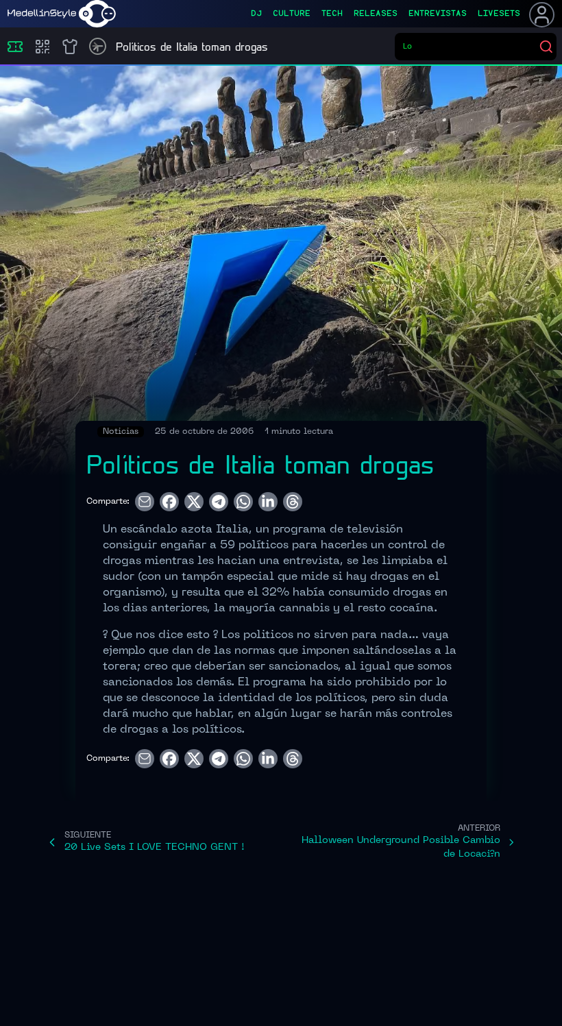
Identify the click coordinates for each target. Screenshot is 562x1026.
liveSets (499, 14)
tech (332, 14)
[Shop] (70, 46)
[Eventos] (15, 46)
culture (291, 14)
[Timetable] (97, 46)
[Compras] (42, 46)
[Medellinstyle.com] (62, 13)
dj (256, 14)
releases (376, 14)
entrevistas (437, 14)
